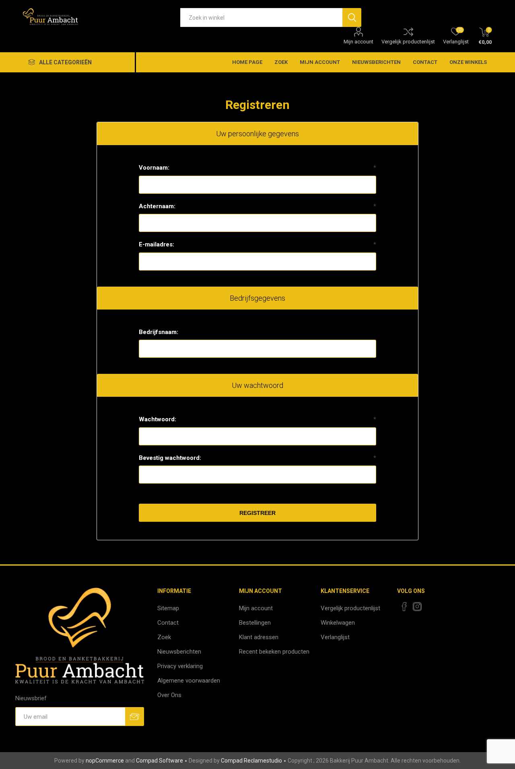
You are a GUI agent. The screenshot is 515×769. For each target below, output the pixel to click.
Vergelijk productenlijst (408, 42)
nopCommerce (105, 760)
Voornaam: (154, 167)
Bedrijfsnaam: (158, 332)
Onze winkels (468, 62)
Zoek (281, 62)
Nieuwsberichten (376, 62)
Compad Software (159, 760)
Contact (425, 62)
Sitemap (168, 608)
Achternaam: (157, 206)
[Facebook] (404, 606)
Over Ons (169, 695)
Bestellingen (255, 622)
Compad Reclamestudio (251, 760)
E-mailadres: (156, 244)
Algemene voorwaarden (188, 680)
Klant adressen (258, 637)
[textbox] (261, 17)
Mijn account (358, 42)
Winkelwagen (338, 622)
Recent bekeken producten (274, 651)
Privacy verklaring (180, 666)
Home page (247, 62)
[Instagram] (417, 606)
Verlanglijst (335, 637)
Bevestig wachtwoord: (170, 457)
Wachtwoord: (157, 419)
